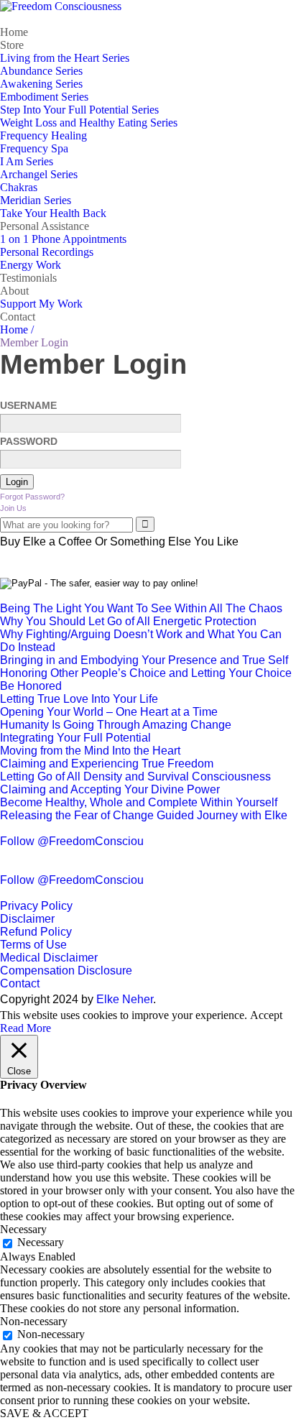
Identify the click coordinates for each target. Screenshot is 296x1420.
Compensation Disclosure (66, 970)
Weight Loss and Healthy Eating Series (88, 122)
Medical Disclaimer (49, 957)
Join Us (13, 508)
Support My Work (41, 304)
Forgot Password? (32, 496)
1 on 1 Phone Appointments (63, 239)
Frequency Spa (34, 148)
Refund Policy (36, 932)
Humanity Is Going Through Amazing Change (115, 725)
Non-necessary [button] (34, 1321)
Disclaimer (27, 919)
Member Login (93, 364)
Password (28, 441)
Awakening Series (41, 84)
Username (28, 405)
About (14, 291)
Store (12, 45)
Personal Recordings (46, 252)
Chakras (18, 187)
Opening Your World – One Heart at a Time (109, 712)
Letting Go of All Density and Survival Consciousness (135, 776)
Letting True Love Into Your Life (79, 699)
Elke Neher (124, 999)
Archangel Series (39, 174)
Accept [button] (266, 1015)
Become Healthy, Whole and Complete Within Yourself (138, 802)
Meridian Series (35, 200)
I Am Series (26, 161)
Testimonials (28, 278)
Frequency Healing (43, 135)
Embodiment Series (44, 97)
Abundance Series (41, 71)
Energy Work (30, 265)
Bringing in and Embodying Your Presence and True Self (144, 660)
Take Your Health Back (53, 213)
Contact (17, 316)
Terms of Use (33, 945)
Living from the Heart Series (64, 58)
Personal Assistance (44, 226)
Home (14, 32)
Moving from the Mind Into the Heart (90, 750)
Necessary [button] (23, 1229)
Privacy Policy (36, 906)
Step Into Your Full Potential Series (79, 109)
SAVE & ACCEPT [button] (44, 1413)
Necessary (40, 1242)
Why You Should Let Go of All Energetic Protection (128, 621)
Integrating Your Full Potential (75, 738)
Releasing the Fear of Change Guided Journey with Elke (143, 815)
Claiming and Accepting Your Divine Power (110, 789)
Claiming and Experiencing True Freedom (106, 763)
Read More (25, 1028)
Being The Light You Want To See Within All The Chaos (141, 608)
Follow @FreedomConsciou (72, 841)
